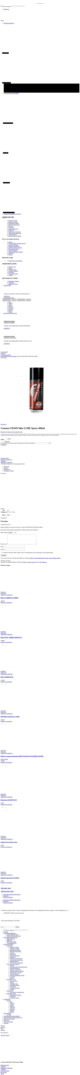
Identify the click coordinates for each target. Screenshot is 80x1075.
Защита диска (12, 266)
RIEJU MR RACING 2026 (14, 936)
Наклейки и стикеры (15, 995)
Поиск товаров (6, 6)
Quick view (3, 593)
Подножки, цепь (11, 979)
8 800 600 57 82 (40, 2)
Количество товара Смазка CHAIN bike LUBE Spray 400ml (18, 443)
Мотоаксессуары (11, 993)
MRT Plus (9, 940)
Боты (9, 302)
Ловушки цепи (12, 269)
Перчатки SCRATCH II (9, 800)
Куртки (10, 306)
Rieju (6, 759)
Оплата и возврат (8, 902)
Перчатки (11, 307)
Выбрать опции (5, 1065)
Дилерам (6, 1023)
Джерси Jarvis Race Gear (9, 842)
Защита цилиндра (13, 229)
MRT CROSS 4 (11, 939)
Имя (2, 546)
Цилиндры (11, 227)
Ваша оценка (5, 532)
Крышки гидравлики (15, 969)
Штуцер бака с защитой (14, 236)
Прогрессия (10, 990)
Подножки (11, 272)
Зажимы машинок (13, 245)
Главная (3, 356)
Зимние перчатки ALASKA (10, 878)
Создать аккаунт (5, 1035)
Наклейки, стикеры (13, 281)
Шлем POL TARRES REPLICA (11, 637)
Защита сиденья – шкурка (17, 971)
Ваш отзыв (4, 544)
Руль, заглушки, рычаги (13, 964)
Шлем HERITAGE (7, 677)
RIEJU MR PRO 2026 (12, 934)
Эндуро (9, 1000)
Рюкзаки (10, 309)
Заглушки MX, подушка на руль (16, 243)
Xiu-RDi (9, 1014)
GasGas (3, 759)
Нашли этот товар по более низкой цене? (12, 432)
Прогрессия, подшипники (15, 260)
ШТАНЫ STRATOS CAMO (10, 716)
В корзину (3, 444)
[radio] (9, 439)
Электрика (11, 282)
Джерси (10, 303)
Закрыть (3, 1027)
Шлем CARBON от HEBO (9, 598)
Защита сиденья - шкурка (15, 247)
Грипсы (10, 242)
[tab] (41, 466)
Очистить (7, 441)
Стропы (10, 275)
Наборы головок (12, 220)
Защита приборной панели (15, 252)
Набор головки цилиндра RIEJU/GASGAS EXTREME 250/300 (22, 756)
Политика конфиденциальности (11, 900)
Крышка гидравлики (14, 246)
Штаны (10, 312)
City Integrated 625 (11, 943)
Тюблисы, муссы (12, 284)
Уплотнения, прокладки (14, 233)
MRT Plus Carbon (11, 941)
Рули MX (10, 253)
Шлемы (10, 310)
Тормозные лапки (13, 273)
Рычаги (10, 254)
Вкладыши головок (13, 223)
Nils (40, 562)
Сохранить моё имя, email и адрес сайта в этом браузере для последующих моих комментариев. (27, 552)
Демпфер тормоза (13, 271)
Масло (7, 356)
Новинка (44, 562)
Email (2, 549)
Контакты (6, 901)
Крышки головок (13, 222)
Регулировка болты (13, 249)
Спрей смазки (13, 356)
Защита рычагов (12, 250)
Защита (10, 305)
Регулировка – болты (15, 972)
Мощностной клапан (14, 224)
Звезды (10, 268)
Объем (2, 439)
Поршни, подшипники (14, 231)
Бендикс (10, 226)
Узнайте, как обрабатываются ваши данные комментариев (44, 558)
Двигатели (10, 946)
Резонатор (11, 230)
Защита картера (12, 234)
